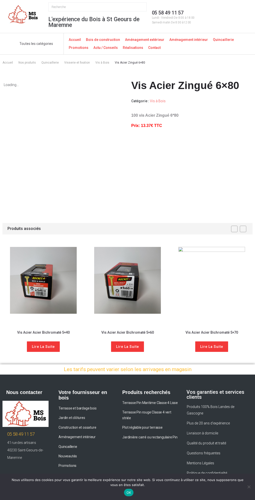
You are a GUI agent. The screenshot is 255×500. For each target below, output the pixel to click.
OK (129, 493)
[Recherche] (97, 6)
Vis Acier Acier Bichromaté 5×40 (43, 332)
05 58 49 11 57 (168, 13)
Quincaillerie (50, 62)
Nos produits (27, 62)
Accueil (7, 62)
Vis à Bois (102, 62)
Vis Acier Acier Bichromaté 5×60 (127, 332)
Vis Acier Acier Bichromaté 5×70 (212, 332)
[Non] (248, 486)
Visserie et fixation (77, 62)
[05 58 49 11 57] (144, 21)
